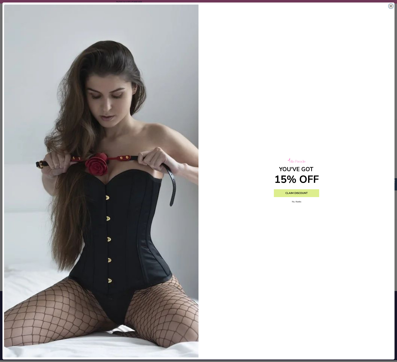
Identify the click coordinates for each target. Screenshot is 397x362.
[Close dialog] (390, 6)
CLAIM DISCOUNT (296, 193)
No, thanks (296, 201)
